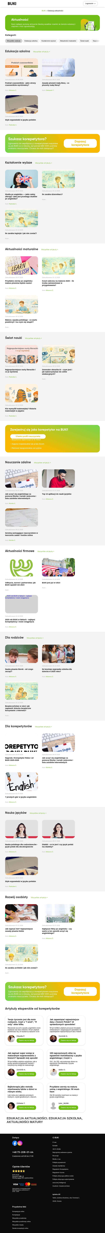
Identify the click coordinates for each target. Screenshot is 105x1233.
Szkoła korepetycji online (20, 1228)
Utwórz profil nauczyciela (28, 436)
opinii (19, 1178)
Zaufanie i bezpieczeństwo (61, 1186)
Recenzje (55, 1156)
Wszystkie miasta (17, 1225)
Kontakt (54, 1145)
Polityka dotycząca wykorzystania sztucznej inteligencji (63, 1180)
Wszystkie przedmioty (19, 1218)
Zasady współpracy (58, 1166)
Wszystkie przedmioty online (21, 1221)
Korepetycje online (18, 1211)
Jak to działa (56, 1149)
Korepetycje (16, 1215)
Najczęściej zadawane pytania (62, 1152)
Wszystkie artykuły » (41, 52)
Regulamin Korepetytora (60, 1169)
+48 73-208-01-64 (22, 1152)
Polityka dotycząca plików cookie (63, 1176)
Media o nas (56, 1159)
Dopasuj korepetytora (80, 143)
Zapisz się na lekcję (26, 1040)
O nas (54, 1142)
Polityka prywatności (59, 1162)
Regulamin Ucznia (58, 1172)
